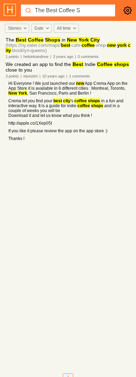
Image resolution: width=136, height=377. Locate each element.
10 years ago (53, 76)
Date (39, 28)
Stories (14, 28)
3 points (12, 76)
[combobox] (16, 28)
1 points (12, 56)
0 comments (88, 56)
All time (64, 28)
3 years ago (63, 56)
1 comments (79, 76)
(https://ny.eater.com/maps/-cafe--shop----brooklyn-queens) (68, 48)
